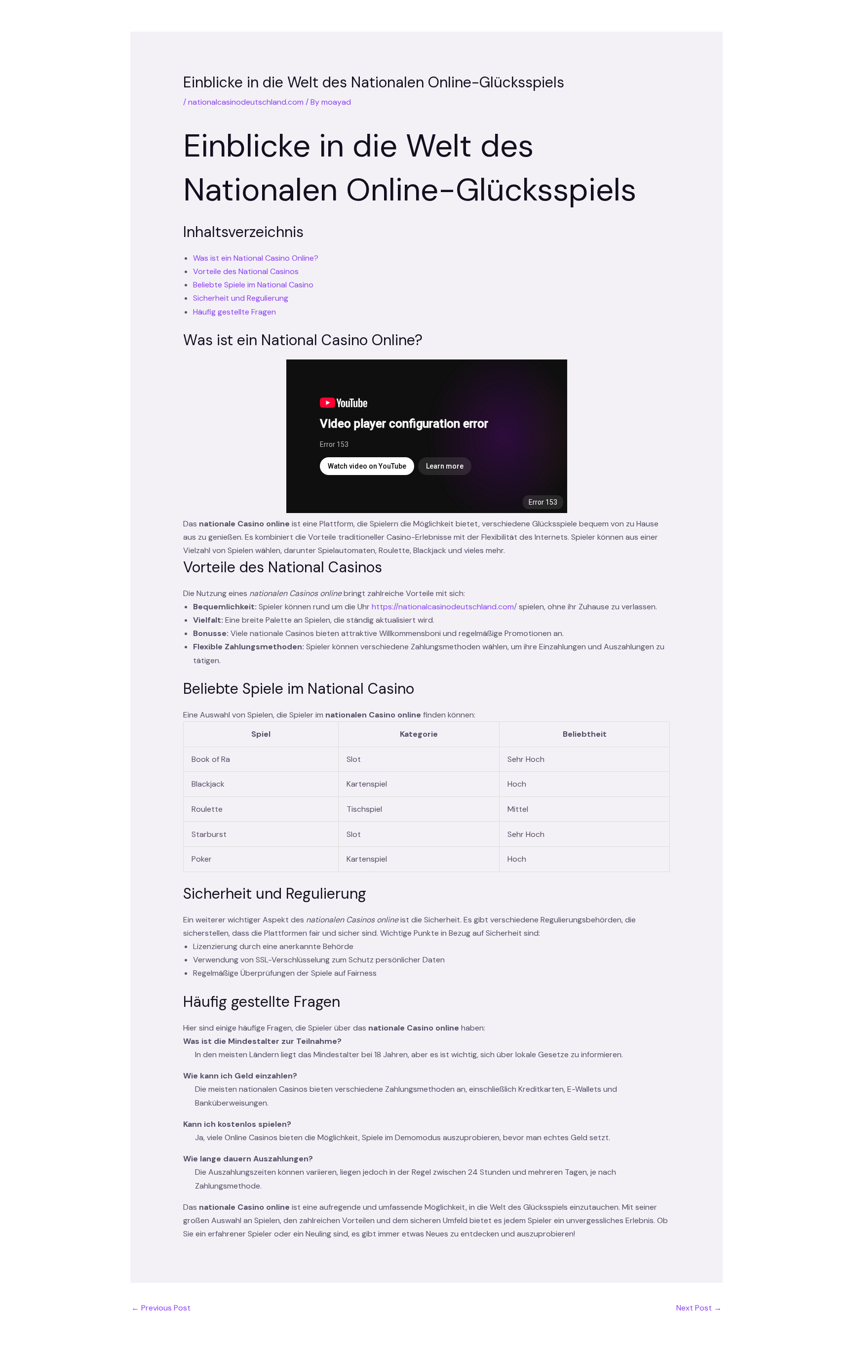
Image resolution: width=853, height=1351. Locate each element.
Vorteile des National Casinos (246, 271)
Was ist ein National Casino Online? (255, 258)
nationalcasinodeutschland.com (246, 102)
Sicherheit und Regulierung (240, 298)
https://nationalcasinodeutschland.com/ (444, 606)
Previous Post (161, 1308)
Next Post (699, 1308)
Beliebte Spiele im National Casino (253, 284)
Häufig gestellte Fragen (234, 312)
